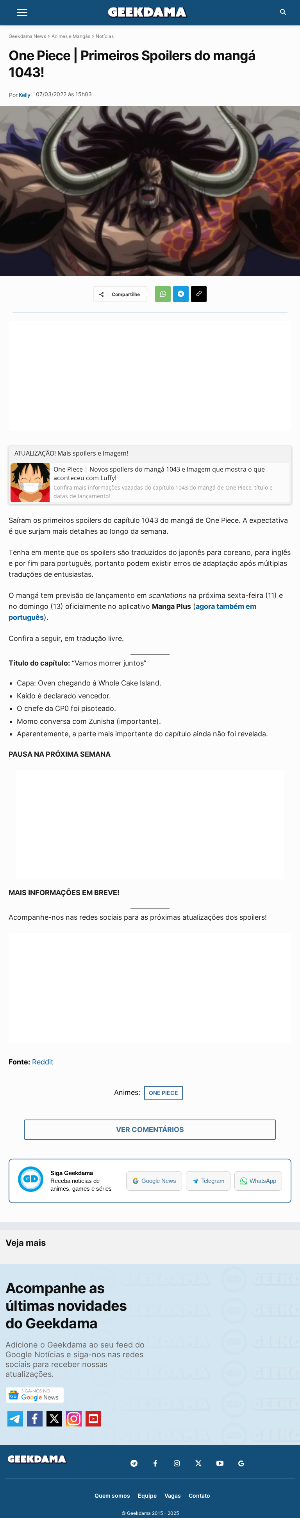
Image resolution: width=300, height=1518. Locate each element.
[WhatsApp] (163, 294)
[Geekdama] (150, 13)
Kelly (24, 95)
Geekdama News (27, 36)
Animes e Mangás (71, 36)
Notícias (105, 36)
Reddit (43, 1062)
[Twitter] (198, 1464)
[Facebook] (155, 1464)
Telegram (213, 1180)
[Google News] (241, 1464)
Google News (158, 1180)
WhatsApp (263, 1180)
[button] (283, 13)
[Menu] (22, 13)
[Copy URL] (199, 294)
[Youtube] (220, 1464)
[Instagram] (177, 1464)
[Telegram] (181, 294)
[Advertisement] (150, 376)
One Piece (163, 1092)
